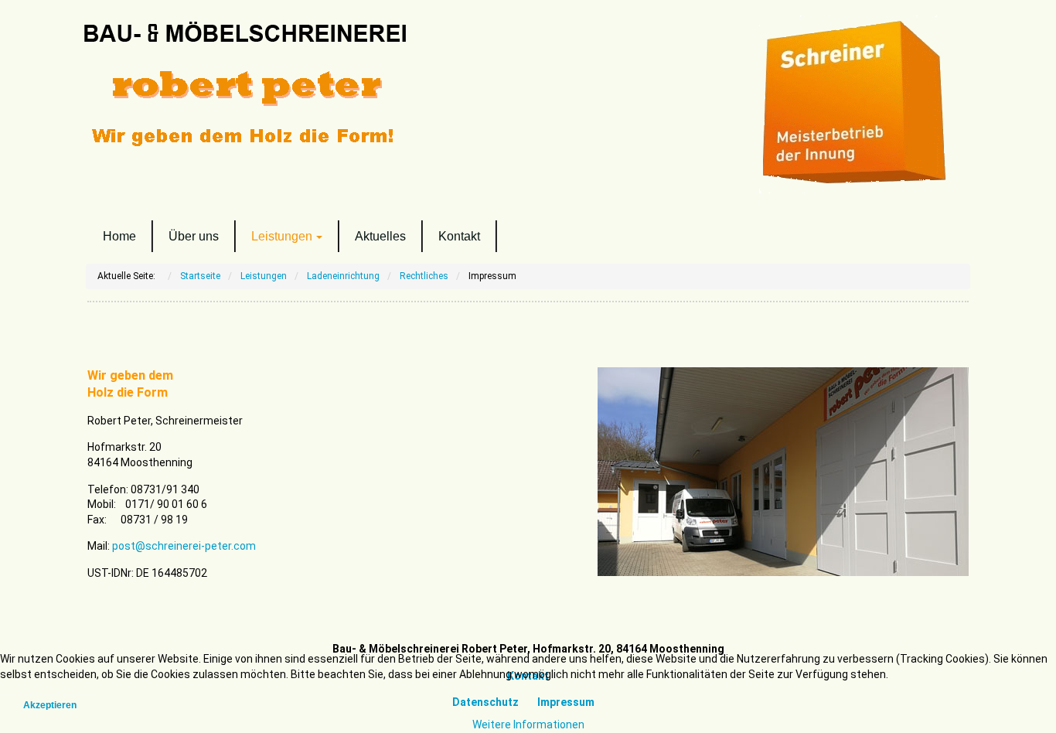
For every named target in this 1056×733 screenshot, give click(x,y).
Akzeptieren (50, 705)
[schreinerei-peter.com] (296, 87)
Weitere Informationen (528, 724)
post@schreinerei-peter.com (184, 546)
